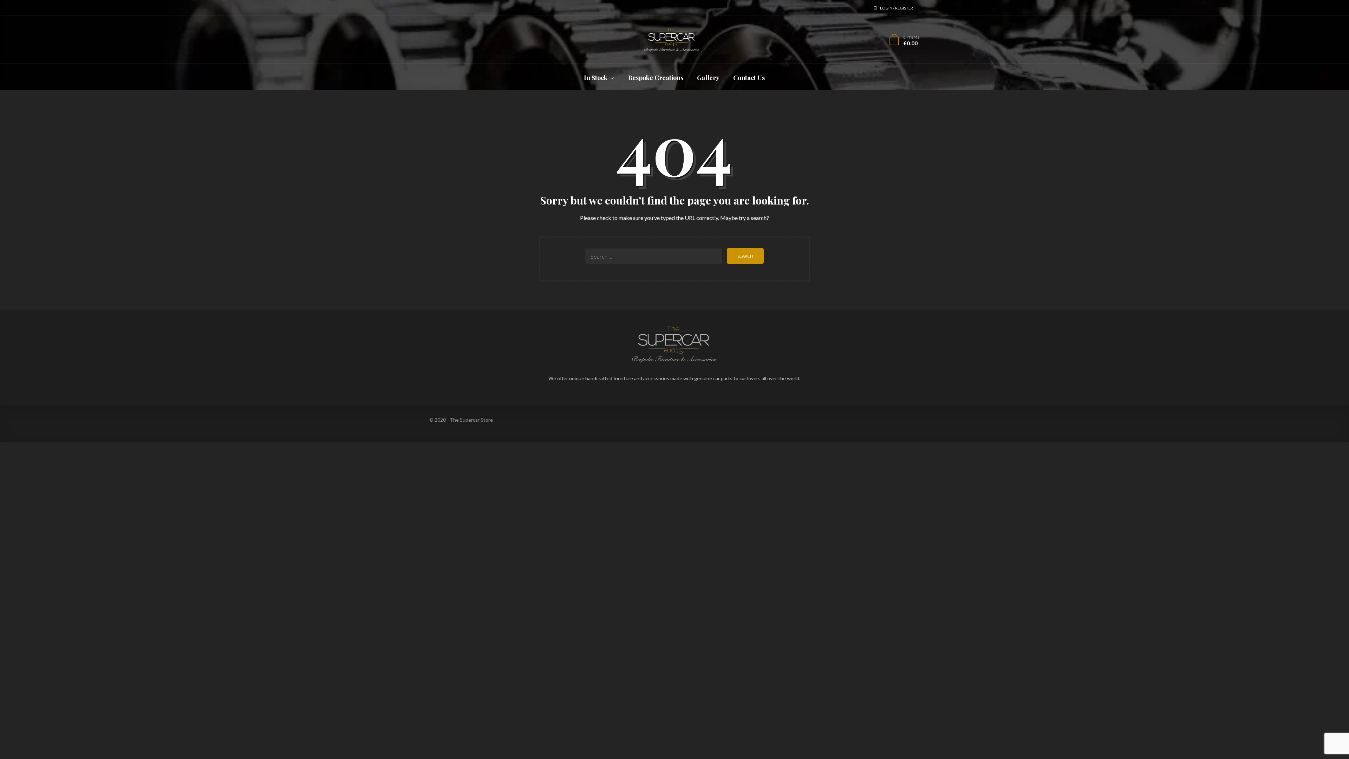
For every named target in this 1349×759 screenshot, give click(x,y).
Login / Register (896, 8)
